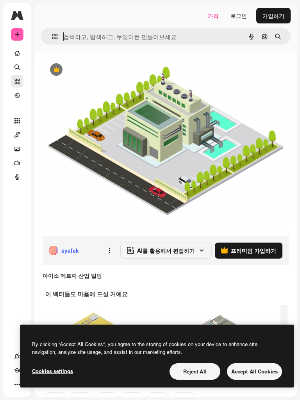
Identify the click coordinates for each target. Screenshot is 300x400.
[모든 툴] (17, 120)
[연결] (17, 356)
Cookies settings (52, 371)
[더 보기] (17, 384)
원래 (87, 70)
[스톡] (17, 81)
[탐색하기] (17, 95)
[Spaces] (17, 135)
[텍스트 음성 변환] (17, 177)
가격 (213, 16)
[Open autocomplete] (51, 36)
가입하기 (273, 16)
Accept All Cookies (254, 371)
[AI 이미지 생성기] (17, 149)
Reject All (195, 371)
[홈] (17, 53)
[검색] (17, 67)
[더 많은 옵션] (109, 250)
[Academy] (17, 370)
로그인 (238, 16)
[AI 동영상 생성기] (17, 163)
